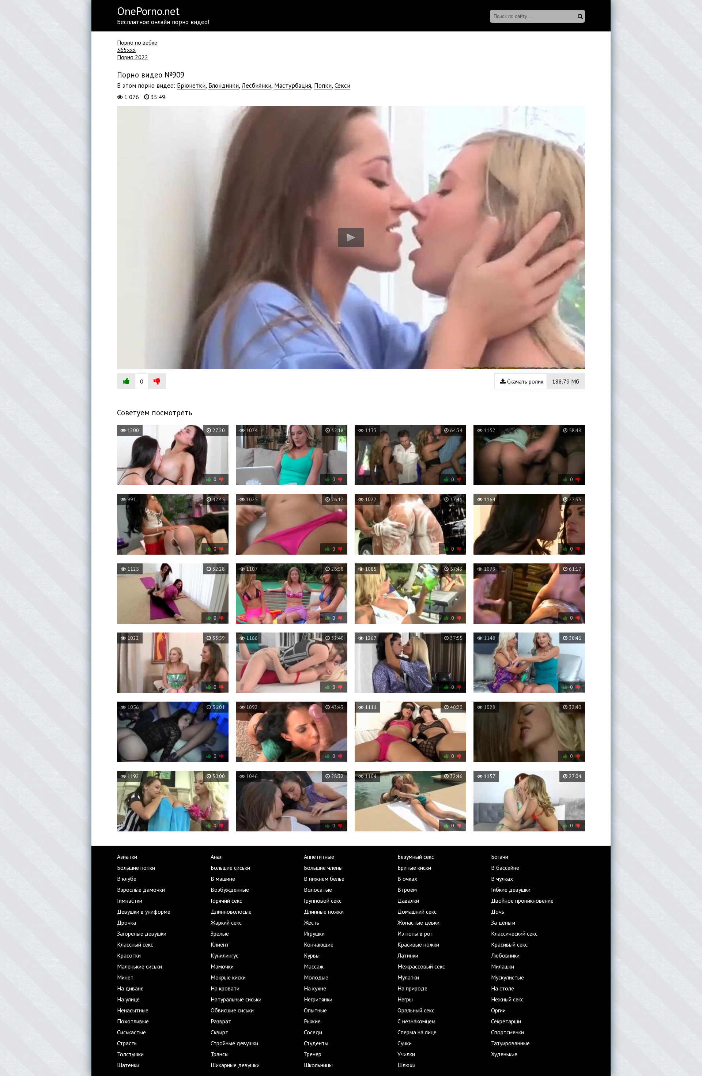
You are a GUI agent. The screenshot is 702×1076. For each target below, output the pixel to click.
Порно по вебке (137, 42)
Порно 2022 (132, 57)
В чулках (502, 878)
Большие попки (136, 867)
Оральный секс (415, 1010)
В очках (407, 878)
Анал (217, 856)
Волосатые (318, 889)
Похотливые (133, 1021)
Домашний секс (417, 911)
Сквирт (219, 1032)
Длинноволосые (231, 911)
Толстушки (130, 1054)
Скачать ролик (542, 381)
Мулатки (408, 977)
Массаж (314, 966)
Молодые (316, 977)
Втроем (407, 889)
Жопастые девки (418, 922)
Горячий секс (226, 900)
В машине (223, 878)
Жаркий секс (226, 922)
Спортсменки (507, 1032)
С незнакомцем (416, 1021)
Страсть (127, 1043)
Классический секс (514, 933)
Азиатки (127, 856)
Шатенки (128, 1065)
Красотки (129, 955)
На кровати (225, 988)
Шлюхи (406, 1065)
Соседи (313, 1032)
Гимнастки (129, 900)
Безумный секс (415, 856)
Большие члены (323, 867)
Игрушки (314, 933)
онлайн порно (170, 22)
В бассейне (505, 867)
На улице (128, 999)
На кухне (315, 988)
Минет (125, 977)
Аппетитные (319, 856)
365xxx (126, 49)
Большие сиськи (230, 867)
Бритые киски (414, 867)
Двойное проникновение (522, 900)
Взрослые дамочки (141, 889)
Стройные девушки (234, 1043)
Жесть (311, 922)
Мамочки (222, 966)
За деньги (503, 922)
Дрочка (126, 922)
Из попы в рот (415, 933)
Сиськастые (131, 1032)
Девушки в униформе (143, 911)
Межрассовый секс (421, 966)
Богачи (499, 856)
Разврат (221, 1021)
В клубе (126, 878)
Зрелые (220, 933)
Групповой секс (322, 900)
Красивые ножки (418, 944)
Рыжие (312, 1021)
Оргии (498, 1010)
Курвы (312, 955)
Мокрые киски (228, 977)
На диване (130, 988)
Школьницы (318, 1065)
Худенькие (504, 1054)
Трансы (220, 1054)
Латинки (407, 955)
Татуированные (510, 1043)
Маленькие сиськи (139, 966)
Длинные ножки (324, 911)
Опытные (315, 1010)
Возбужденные (230, 889)
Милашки (502, 966)
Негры (405, 999)
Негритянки (318, 999)
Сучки (404, 1043)
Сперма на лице (417, 1032)
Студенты (316, 1043)
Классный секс (135, 944)
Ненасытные (132, 1010)
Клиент (220, 944)
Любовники (505, 955)
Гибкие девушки (511, 889)
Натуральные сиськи (236, 999)
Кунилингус (224, 955)
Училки (406, 1054)
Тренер (312, 1054)
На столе (502, 988)
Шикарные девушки (235, 1065)
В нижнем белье (324, 878)
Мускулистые (507, 977)
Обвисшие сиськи (232, 1010)
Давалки (408, 900)
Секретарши (506, 1021)
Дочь (497, 911)
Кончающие (318, 944)
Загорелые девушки (141, 933)
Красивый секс (509, 944)
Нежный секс (507, 999)
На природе (412, 988)
